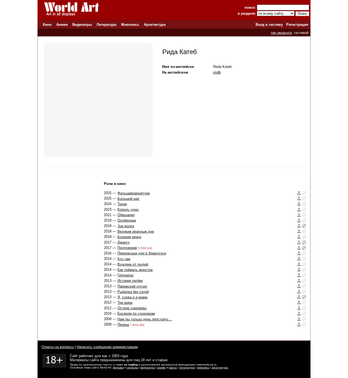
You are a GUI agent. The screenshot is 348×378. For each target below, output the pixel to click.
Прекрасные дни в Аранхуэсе (141, 253)
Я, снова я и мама (132, 297)
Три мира (124, 303)
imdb (217, 72)
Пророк (123, 325)
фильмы (118, 367)
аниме (161, 367)
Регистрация (297, 25)
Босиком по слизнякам (136, 313)
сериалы (132, 367)
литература (187, 367)
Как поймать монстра (135, 270)
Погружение (127, 248)
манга (173, 367)
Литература (106, 25)
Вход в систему (269, 25)
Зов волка (125, 226)
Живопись (130, 25)
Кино (47, 25)
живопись (203, 367)
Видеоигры (82, 25)
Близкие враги (129, 237)
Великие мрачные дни (135, 231)
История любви (130, 281)
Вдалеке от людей (132, 264)
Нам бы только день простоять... (144, 319)
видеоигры (148, 367)
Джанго (123, 242)
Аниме (62, 25)
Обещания (126, 215)
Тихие (122, 204)
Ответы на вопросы (58, 347)
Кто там (123, 259)
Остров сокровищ (132, 308)
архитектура (220, 367)
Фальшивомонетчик (133, 193)
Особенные (126, 220)
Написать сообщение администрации (107, 347)
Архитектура (155, 25)
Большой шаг (128, 199)
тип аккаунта (281, 33)
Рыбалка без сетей (133, 292)
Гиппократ (125, 275)
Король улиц (127, 209)
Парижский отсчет (132, 286)
